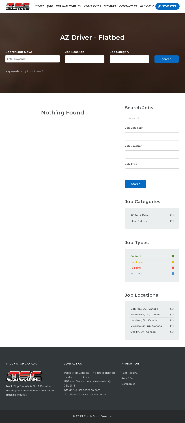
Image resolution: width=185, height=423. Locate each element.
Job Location (74, 51)
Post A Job (127, 378)
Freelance (136, 262)
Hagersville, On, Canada (145, 314)
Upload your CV (68, 6)
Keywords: (12, 71)
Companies (92, 6)
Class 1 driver (138, 221)
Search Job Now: (18, 52)
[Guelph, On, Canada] (84, 59)
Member (110, 6)
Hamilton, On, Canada (144, 320)
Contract (135, 256)
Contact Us (128, 6)
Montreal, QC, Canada (144, 308)
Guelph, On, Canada (143, 331)
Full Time (136, 267)
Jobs (50, 6)
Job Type (131, 163)
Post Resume (129, 372)
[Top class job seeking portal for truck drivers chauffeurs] (17, 6)
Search (166, 59)
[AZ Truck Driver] (129, 59)
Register (169, 6)
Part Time (136, 273)
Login (148, 6)
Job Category (120, 51)
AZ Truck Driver (140, 215)
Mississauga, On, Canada (146, 325)
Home (39, 6)
